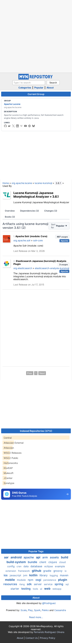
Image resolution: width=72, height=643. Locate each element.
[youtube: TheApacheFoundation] (25, 126)
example (60, 566)
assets (55, 557)
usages (62, 236)
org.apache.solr (21, 240)
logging (54, 575)
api (38, 557)
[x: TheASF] (13, 126)
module (21, 579)
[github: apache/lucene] (5, 126)
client (43, 562)
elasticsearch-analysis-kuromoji (52, 268)
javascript (16, 575)
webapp (56, 588)
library (44, 575)
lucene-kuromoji (43, 183)
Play (30, 610)
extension (11, 570)
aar (6, 557)
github (37, 570)
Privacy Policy (47, 637)
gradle (47, 570)
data (26, 566)
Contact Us (31, 637)
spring (59, 584)
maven (64, 575)
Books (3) (10, 216)
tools (36, 588)
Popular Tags (36, 551)
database (36, 566)
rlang (22, 584)
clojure (53, 562)
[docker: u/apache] (9, 126)
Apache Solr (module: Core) (31, 236)
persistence (50, 579)
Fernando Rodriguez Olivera (49, 632)
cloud (62, 562)
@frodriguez (49, 603)
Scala (24, 610)
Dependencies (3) (29, 210)
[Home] (36, 78)
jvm (25, 575)
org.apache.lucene (22, 183)
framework (24, 570)
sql (67, 584)
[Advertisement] (36, 36)
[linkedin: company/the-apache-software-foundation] (17, 126)
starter (15, 588)
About (50, 87)
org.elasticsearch (22, 268)
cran (19, 566)
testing (26, 588)
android (16, 557)
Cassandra (60, 610)
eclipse (49, 566)
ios (6, 575)
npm (31, 579)
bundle (33, 562)
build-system (16, 562)
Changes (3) (50, 210)
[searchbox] (28, 82)
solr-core (38, 240)
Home (6, 183)
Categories (24, 87)
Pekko (45, 610)
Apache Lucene (12, 104)
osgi (38, 579)
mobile (10, 579)
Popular (38, 87)
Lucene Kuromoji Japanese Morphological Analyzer (33, 195)
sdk (29, 584)
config (11, 566)
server (38, 584)
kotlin (33, 575)
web (47, 588)
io (65, 570)
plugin (62, 579)
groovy (58, 570)
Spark (37, 610)
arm (45, 557)
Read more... (36, 617)
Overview (10, 210)
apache (29, 557)
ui (41, 588)
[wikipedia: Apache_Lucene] (21, 126)
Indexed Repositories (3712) (36, 430)
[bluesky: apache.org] (33, 126)
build (64, 557)
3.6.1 (55, 196)
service (48, 584)
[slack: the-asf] (29, 126)
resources (10, 584)
